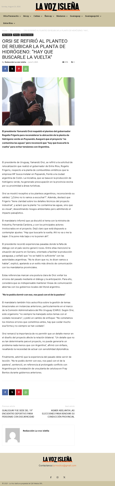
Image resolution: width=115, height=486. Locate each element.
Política (16, 35)
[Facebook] (5, 69)
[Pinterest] (19, 69)
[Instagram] (57, 477)
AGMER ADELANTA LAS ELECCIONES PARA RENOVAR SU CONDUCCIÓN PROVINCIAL (58, 413)
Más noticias (15, 30)
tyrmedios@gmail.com (64, 465)
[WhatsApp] (26, 69)
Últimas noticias (26, 35)
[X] (12, 69)
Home (4, 30)
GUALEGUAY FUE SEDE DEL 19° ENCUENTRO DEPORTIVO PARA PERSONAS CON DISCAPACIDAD (18, 413)
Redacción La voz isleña (15, 62)
